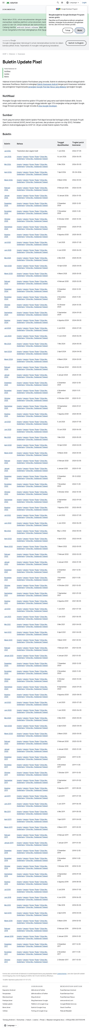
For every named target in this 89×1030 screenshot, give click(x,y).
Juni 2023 (7, 429)
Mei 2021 (7, 624)
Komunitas (20, 1020)
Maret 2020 (8, 734)
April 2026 (8, 172)
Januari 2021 (8, 656)
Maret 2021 (8, 640)
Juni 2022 (7, 523)
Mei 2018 (7, 905)
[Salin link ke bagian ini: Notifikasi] (16, 96)
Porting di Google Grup (39, 1011)
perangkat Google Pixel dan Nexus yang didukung (47, 87)
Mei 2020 (7, 718)
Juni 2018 (7, 897)
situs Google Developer (47, 106)
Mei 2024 (7, 344)
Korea (32, 157)
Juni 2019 (7, 804)
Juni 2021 (7, 617)
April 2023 (8, 445)
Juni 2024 (7, 336)
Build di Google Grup (38, 1007)
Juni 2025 (7, 250)
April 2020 (8, 726)
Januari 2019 (8, 843)
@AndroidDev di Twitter (39, 993)
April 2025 (8, 266)
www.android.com (66, 1000)
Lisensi (35, 1020)
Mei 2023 (7, 437)
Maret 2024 (8, 359)
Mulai (79, 30)
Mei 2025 (7, 258)
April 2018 (7, 913)
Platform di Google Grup (39, 1004)
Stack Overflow (65, 1007)
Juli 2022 (7, 515)
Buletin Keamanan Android (47, 84)
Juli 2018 (7, 890)
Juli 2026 (7, 151)
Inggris (19, 157)
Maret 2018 (8, 921)
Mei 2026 (7, 164)
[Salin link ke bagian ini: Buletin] (13, 134)
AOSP (4, 54)
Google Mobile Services (68, 1004)
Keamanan (21, 54)
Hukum (28, 1020)
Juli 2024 (7, 328)
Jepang (25, 157)
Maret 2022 (8, 546)
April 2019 (7, 819)
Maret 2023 (8, 453)
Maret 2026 (8, 180)
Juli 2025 (7, 242)
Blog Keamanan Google (39, 1000)
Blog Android (35, 997)
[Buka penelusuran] (58, 2)
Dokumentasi (9, 9)
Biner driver (6, 1007)
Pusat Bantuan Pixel (66, 993)
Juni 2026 (7, 157)
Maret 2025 (8, 274)
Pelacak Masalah (66, 1011)
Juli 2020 (7, 702)
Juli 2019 (7, 796)
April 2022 (8, 539)
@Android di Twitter (38, 990)
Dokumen (12, 54)
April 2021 (7, 632)
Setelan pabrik (7, 1004)
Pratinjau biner (7, 1000)
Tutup (67, 30)
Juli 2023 (7, 422)
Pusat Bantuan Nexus (67, 997)
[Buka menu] (3, 2)
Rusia (37, 157)
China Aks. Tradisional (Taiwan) (37, 159)
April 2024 (8, 352)
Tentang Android (9, 1020)
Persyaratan (7, 993)
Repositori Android (9, 990)
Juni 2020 (8, 710)
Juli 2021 (7, 609)
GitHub (5, 1011)
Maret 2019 (8, 827)
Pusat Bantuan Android (68, 990)
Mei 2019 (7, 812)
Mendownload (8, 997)
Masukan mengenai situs (55, 1020)
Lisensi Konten (62, 974)
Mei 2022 (7, 531)
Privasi (42, 1020)
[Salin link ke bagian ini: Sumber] (14, 115)
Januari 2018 (8, 936)
